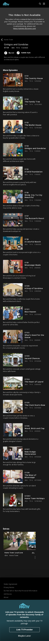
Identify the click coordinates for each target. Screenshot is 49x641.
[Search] (39, 4)
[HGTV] (6, 3)
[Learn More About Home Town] (35, 557)
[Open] (44, 4)
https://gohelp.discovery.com (24, 28)
